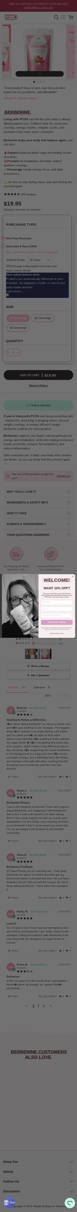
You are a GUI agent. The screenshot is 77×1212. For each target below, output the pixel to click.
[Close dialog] (72, 576)
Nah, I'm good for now (56, 633)
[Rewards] (9, 1202)
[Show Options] (71, 615)
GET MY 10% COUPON (57, 622)
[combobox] (56, 615)
